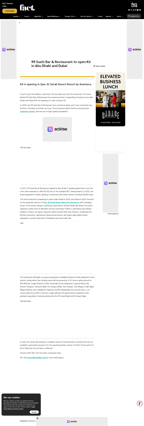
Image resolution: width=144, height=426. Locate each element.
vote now (10, 11)
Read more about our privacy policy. (19, 408)
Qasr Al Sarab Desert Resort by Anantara (61, 202)
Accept (34, 412)
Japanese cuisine (27, 111)
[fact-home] (27, 7)
